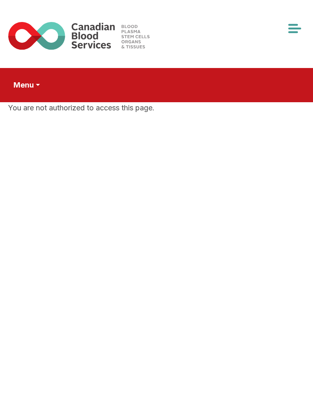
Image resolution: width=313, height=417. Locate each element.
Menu (23, 85)
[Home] (91, 36)
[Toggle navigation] (294, 28)
